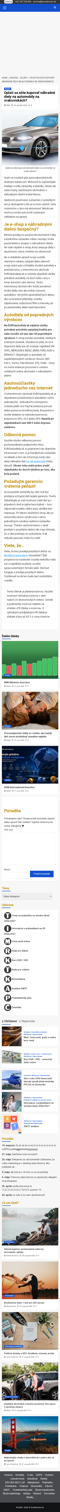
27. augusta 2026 (28, 1357)
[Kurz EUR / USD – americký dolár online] (12, 1058)
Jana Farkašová (12, 1357)
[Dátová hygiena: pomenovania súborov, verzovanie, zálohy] (30, 1226)
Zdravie (49, 1486)
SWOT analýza (31, 1126)
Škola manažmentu (44, 1489)
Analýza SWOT (19, 988)
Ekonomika (36, 1486)
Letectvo (27, 1075)
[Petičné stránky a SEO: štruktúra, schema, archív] (30, 1331)
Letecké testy (17, 1478)
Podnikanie (9, 1242)
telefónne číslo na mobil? (25, 1154)
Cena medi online (20, 941)
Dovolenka (49, 1493)
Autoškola (32, 1478)
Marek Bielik (11, 1306)
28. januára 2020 (20, 105)
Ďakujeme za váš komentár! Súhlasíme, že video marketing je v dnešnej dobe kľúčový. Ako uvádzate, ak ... (28, 1163)
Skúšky (30, 1497)
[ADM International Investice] (30, 765)
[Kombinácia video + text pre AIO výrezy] (30, 1280)
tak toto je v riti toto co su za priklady (29, 1172)
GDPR (39, 1475)
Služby (7, 89)
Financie (24, 1486)
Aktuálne (27, 1032)
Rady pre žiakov (19, 950)
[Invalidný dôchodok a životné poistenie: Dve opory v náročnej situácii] (30, 1381)
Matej (8, 686)
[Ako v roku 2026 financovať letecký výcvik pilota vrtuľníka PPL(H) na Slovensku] (12, 1079)
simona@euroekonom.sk (44, 1)
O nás (30, 1475)
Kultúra (26, 1493)
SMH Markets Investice (17, 682)
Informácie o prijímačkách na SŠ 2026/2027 (24, 931)
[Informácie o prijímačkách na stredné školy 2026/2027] (12, 1101)
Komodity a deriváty (39, 1032)
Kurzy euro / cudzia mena (41, 1054)
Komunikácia (18, 979)
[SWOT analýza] (12, 1123)
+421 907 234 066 (23, 1)
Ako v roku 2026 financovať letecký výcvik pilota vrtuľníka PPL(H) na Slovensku (39, 1081)
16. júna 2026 (19, 686)
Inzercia (8, 1475)
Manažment (33, 1482)
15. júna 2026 (19, 740)
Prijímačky (47, 1482)
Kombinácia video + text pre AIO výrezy (24, 1302)
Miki (8, 105)
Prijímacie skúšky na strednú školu (37, 1100)
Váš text (8, 829)
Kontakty (19, 1475)
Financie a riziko (11, 1397)
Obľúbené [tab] (10, 1021)
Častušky (16, 1007)
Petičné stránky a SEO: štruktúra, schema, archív (29, 1353)
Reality (43, 1478)
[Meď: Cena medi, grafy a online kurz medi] (12, 1036)
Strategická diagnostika (33, 1123)
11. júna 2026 (19, 791)
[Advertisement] (30, 43)
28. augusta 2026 (28, 1256)
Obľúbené (28, 1034)
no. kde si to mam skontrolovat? (29, 1195)
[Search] (55, 7)
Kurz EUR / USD (19, 960)
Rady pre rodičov (20, 969)
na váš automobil (35, 461)
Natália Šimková (12, 1256)
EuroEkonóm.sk (37, 1507)
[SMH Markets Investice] (30, 660)
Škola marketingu (11, 1493)
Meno (7, 869)
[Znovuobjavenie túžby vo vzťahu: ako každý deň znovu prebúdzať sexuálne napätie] (30, 711)
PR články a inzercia (28, 608)
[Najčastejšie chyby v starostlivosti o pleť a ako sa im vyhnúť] (30, 1435)
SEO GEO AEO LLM (15, 1482)
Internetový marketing (13, 1346)
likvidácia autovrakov (16, 555)
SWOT (6, 1489)
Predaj (7, 1450)
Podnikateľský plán (21, 998)
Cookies (49, 1475)
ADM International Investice (19, 787)
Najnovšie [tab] (28, 1021)
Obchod (37, 1493)
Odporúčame (37, 1034)
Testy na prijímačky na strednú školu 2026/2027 (27, 918)
